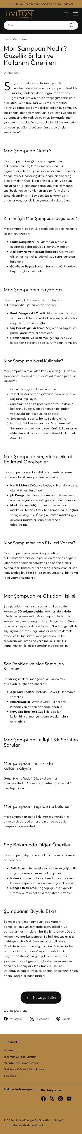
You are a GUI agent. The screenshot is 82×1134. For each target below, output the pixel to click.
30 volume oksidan (31, 611)
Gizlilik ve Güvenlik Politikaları (24, 1069)
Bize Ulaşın (11, 1075)
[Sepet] (66, 14)
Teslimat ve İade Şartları (20, 1056)
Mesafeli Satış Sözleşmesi (21, 1063)
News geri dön (44, 997)
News (24, 39)
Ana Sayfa (10, 39)
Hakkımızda (11, 1050)
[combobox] (41, 25)
